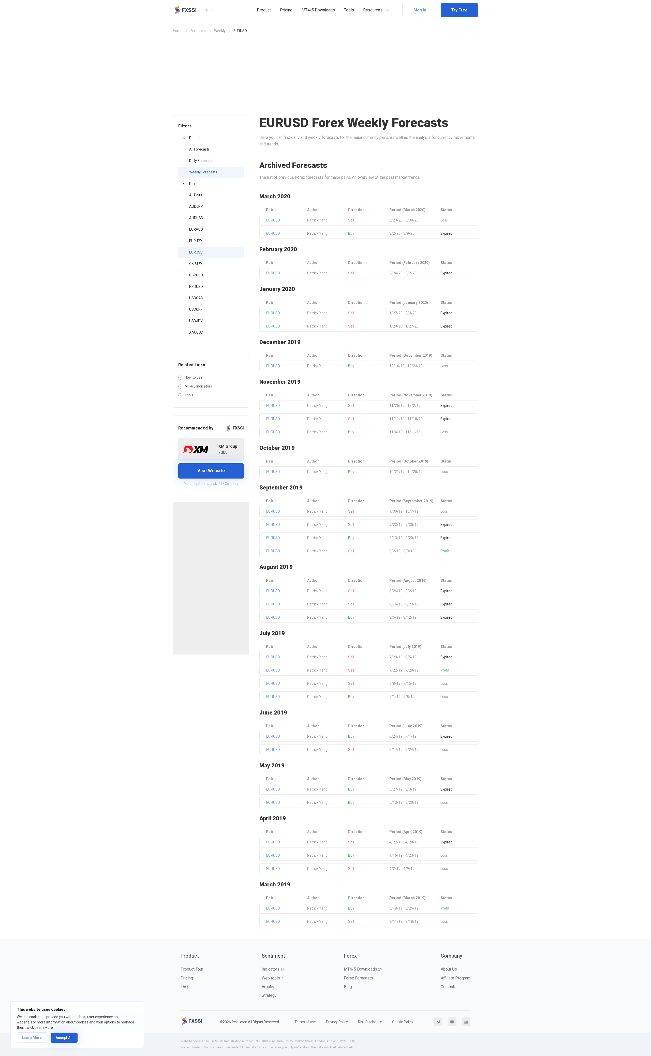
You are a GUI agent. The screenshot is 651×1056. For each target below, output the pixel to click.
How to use (193, 377)
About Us (449, 969)
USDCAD (196, 298)
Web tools (272, 978)
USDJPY (196, 321)
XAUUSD (196, 332)
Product (264, 10)
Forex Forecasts (358, 978)
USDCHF (195, 309)
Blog (348, 986)
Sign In (419, 10)
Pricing (286, 10)
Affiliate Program (455, 978)
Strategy (269, 995)
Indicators (273, 969)
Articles (268, 986)
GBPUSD (196, 275)
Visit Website (211, 470)
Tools (349, 10)
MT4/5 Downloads (318, 10)
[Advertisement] (325, 72)
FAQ (184, 986)
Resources (372, 10)
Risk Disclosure (370, 1022)
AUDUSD (196, 218)
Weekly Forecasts (203, 172)
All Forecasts (199, 149)
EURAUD (196, 229)
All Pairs (195, 195)
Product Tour (192, 969)
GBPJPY (195, 264)
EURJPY (195, 241)
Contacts (448, 986)
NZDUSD (196, 287)
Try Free (459, 10)
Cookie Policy (402, 1022)
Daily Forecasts (201, 161)
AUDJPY (196, 206)
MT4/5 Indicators (198, 386)
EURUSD (196, 252)
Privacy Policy (337, 1022)
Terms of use (305, 1022)
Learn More (32, 1038)
